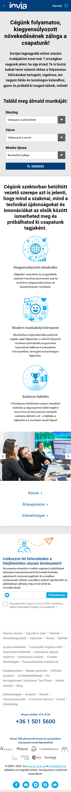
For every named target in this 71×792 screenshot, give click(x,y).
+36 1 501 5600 (35, 721)
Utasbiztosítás (13, 670)
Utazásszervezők (14, 699)
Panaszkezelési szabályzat (40, 662)
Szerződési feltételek (17, 652)
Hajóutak (36, 638)
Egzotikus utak (36, 633)
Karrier (61, 699)
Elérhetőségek (33, 515)
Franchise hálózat (41, 699)
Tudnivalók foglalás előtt (46, 647)
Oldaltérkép (10, 704)
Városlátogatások (15, 638)
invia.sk (41, 766)
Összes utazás (13, 633)
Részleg (12, 112)
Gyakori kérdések (14, 647)
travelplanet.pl (57, 766)
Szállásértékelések (30, 675)
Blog (19, 685)
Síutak (50, 638)
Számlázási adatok (31, 657)
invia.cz (31, 766)
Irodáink (31, 694)
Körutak (54, 633)
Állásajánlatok (33, 504)
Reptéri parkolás (37, 670)
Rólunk (33, 493)
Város (10, 130)
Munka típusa (16, 148)
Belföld (62, 638)
